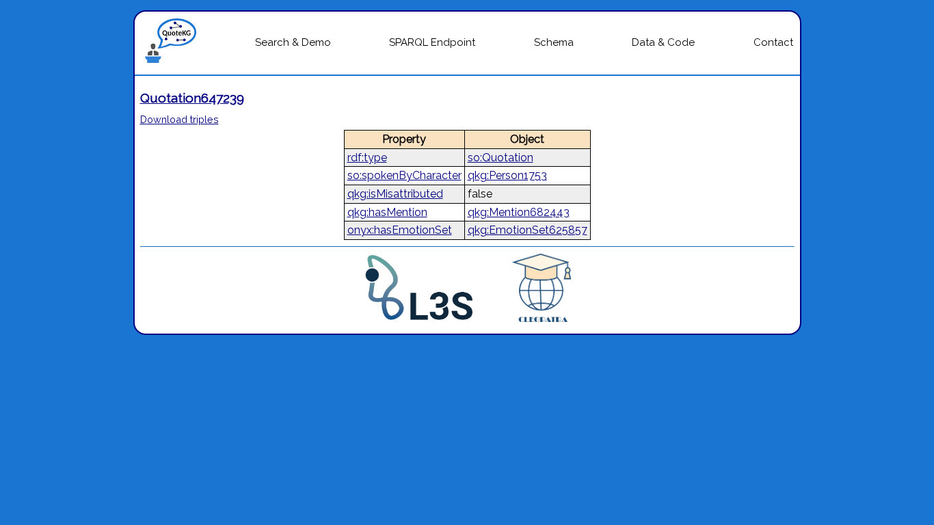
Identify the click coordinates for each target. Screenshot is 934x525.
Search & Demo (293, 42)
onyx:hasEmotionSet (399, 230)
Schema (554, 42)
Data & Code (663, 42)
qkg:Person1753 (507, 175)
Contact (773, 42)
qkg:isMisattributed (395, 193)
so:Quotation (500, 157)
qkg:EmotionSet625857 (527, 230)
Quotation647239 (192, 97)
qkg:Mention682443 (519, 212)
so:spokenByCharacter (404, 175)
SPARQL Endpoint (432, 42)
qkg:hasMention (387, 212)
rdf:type (367, 157)
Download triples (179, 119)
